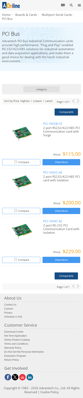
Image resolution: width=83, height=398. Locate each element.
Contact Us (10, 304)
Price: (57, 154)
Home (6, 15)
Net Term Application (15, 335)
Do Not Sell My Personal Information (24, 351)
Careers (8, 308)
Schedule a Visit (13, 316)
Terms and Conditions (16, 343)
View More (61, 162)
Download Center (14, 331)
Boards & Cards (26, 15)
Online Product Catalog (17, 339)
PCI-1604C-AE (52, 221)
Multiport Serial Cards (57, 15)
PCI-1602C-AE (52, 172)
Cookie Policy (49, 392)
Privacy (8, 312)
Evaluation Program (15, 355)
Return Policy (11, 359)
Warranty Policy (12, 347)
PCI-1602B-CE (52, 124)
